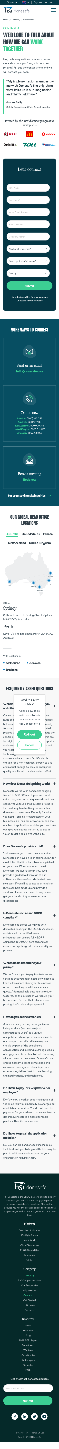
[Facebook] (14, 1416)
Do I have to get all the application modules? (25, 1135)
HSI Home (30, 1305)
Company (16, 19)
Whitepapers (28, 1360)
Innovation (29, 1255)
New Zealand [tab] (17, 543)
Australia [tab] (12, 534)
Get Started (29, 1300)
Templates (28, 1365)
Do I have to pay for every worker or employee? (26, 1090)
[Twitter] (34, 1416)
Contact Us (29, 1295)
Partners (29, 1310)
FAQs (28, 1370)
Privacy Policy (35, 300)
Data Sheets (28, 1345)
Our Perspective (29, 1285)
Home (5, 19)
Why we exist (29, 1290)
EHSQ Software (29, 1235)
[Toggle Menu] (53, 10)
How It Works (30, 1240)
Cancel (29, 745)
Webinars (28, 1350)
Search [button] (14, 2)
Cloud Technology (29, 1245)
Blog (28, 1335)
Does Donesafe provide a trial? (23, 846)
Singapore (22, 432)
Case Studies (28, 1355)
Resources (28, 1330)
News (28, 1325)
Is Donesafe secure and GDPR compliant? (22, 915)
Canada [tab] (48, 534)
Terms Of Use (38, 1432)
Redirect (29, 734)
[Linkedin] (24, 1416)
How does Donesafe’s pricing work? (26, 784)
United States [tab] (31, 534)
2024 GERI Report (28, 1340)
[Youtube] (44, 1416)
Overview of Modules (29, 1230)
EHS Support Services (29, 1280)
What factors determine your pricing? (22, 965)
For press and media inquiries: (27, 495)
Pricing (29, 1260)
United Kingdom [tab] (40, 543)
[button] (26, 2)
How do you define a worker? (22, 1017)
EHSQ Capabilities (29, 1250)
